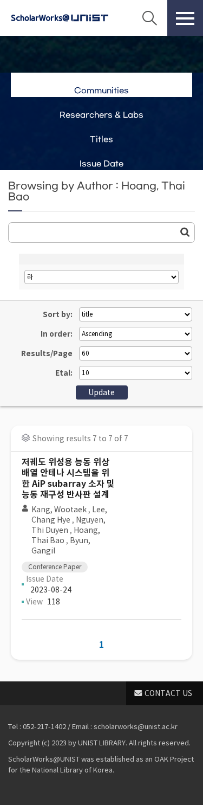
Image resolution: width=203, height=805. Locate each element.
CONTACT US (168, 693)
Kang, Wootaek (59, 509)
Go (185, 232)
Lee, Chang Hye (69, 515)
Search (149, 18)
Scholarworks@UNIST (59, 18)
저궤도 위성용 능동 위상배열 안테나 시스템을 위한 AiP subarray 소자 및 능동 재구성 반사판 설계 (68, 478)
